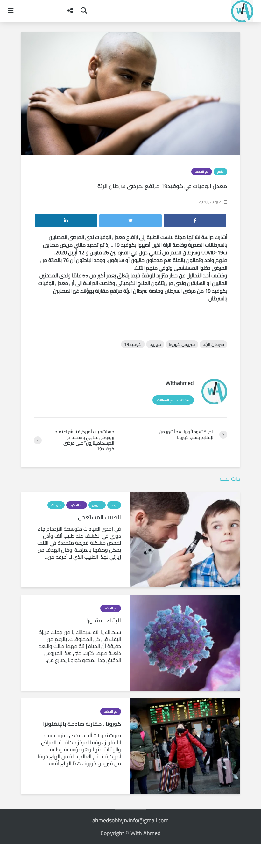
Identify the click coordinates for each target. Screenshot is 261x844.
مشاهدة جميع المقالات (173, 400)
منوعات (56, 505)
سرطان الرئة (213, 344)
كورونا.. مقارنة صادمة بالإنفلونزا (82, 723)
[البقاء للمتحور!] (185, 642)
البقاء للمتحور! (103, 620)
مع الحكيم (201, 172)
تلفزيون (97, 505)
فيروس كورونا (182, 344)
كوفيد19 (133, 344)
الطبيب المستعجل (99, 517)
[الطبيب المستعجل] (185, 539)
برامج (220, 172)
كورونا (155, 344)
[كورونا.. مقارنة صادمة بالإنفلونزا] (185, 745)
